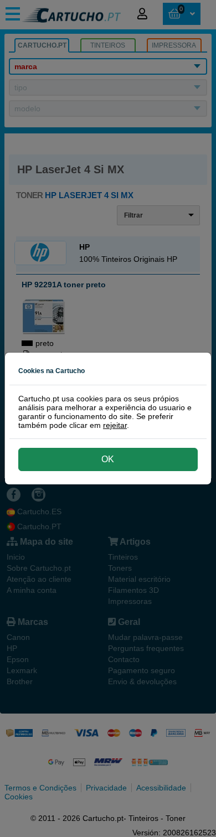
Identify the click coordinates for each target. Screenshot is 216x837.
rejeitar (115, 425)
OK (107, 459)
